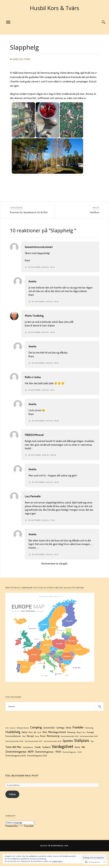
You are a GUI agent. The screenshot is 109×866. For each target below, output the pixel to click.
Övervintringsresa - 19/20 (48, 751)
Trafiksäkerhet (28, 747)
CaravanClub (48, 727)
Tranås (37, 747)
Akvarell (12, 728)
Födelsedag (89, 728)
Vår (83, 747)
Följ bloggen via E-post (22, 775)
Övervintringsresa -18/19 (19, 751)
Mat (45, 732)
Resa (37, 736)
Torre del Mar (13, 747)
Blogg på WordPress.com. (54, 846)
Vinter (77, 747)
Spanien (68, 741)
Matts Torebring (34, 315)
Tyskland (46, 747)
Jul (35, 732)
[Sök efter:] (54, 706)
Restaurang (53, 735)
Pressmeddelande (13, 736)
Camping (36, 727)
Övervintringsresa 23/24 (37, 755)
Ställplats (81, 740)
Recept (30, 736)
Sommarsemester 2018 (52, 741)
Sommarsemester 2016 (14, 741)
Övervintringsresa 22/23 (15, 755)
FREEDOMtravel (34, 435)
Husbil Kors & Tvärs (54, 8)
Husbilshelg (12, 732)
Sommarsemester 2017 (33, 741)
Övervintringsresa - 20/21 (72, 752)
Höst (31, 732)
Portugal (90, 732)
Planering (71, 732)
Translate (29, 825)
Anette (32, 281)
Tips (92, 741)
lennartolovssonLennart (39, 247)
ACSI (7, 728)
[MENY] (8, 22)
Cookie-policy (57, 861)
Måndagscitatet (57, 732)
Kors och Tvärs (21, 59)
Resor (43, 736)
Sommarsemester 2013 (89, 736)
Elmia (68, 727)
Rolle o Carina (33, 377)
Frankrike (77, 727)
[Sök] (101, 22)
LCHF (39, 732)
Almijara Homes (23, 728)
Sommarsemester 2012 (70, 736)
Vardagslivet (62, 746)
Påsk (24, 736)
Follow (12, 794)
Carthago (60, 727)
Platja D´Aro (80, 732)
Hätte (24, 732)
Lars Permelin (33, 496)
